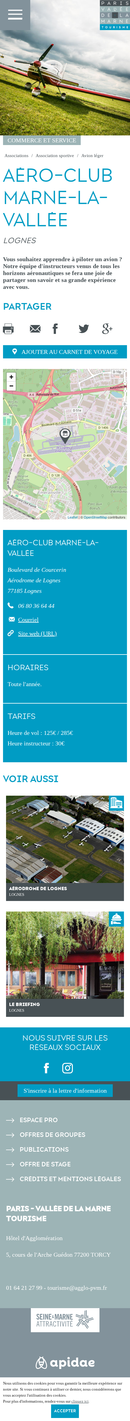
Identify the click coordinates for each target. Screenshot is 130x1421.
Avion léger (92, 155)
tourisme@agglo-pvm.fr (77, 1287)
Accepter (65, 1411)
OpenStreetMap (95, 517)
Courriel (28, 619)
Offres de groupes (52, 1135)
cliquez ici (80, 1401)
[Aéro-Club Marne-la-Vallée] (65, 436)
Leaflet (73, 517)
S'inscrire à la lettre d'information (65, 1090)
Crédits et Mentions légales (70, 1179)
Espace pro (39, 1120)
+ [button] (11, 377)
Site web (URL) (37, 633)
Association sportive (55, 155)
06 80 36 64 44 (35, 605)
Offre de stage (45, 1164)
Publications (44, 1149)
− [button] (11, 386)
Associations (16, 155)
